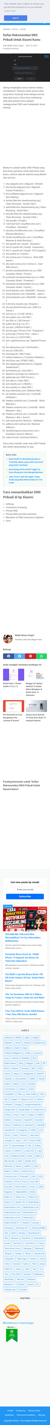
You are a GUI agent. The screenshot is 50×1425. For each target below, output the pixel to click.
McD (30, 1156)
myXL (36, 1166)
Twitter (25, 1264)
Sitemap (41, 1415)
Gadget (14, 1099)
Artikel (27, 1053)
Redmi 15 (8, 1202)
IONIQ (33, 1130)
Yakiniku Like (10, 1290)
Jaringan (8, 1140)
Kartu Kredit (35, 1140)
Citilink (32, 1079)
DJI (23, 1084)
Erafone (22, 1089)
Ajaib (27, 1038)
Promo (32, 1187)
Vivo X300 (16, 1274)
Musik (18, 1166)
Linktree (17, 1151)
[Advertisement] (25, 138)
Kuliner (38, 1146)
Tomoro (33, 1259)
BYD (40, 1068)
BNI (38, 1063)
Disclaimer (9, 1415)
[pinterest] (30, 656)
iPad (15, 1135)
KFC (6, 1146)
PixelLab (8, 1182)
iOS (40, 1130)
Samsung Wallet (38, 1228)
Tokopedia (8, 1259)
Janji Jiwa (34, 1135)
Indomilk (40, 1125)
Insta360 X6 (9, 1130)
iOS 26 (7, 1135)
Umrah (42, 1264)
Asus (6, 1058)
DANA (7, 1084)
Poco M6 (8, 1187)
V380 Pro (8, 1269)
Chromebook (20, 1079)
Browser (25, 1068)
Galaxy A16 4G (27, 1099)
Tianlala (18, 1254)
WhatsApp (8, 1279)
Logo (39, 1151)
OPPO (16, 1171)
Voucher (27, 1274)
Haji (23, 1115)
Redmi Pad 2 (28, 1218)
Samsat (35, 1223)
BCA (34, 1058)
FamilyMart (9, 1094)
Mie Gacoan (9, 1161)
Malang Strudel (18, 1156)
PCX (40, 1176)
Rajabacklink (21, 1192)
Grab (16, 1115)
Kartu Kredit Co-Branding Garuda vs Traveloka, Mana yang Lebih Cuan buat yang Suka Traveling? (26, 462)
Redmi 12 (8, 1197)
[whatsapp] (41, 656)
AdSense (8, 1038)
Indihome (17, 1125)
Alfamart (8, 1043)
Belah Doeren (10, 1063)
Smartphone (39, 1238)
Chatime (8, 1079)
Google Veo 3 (39, 1110)
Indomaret (29, 1125)
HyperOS (28, 1120)
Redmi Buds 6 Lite (31, 1207)
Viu (41, 1269)
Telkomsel (39, 1248)
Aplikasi (7, 1048)
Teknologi (27, 1248)
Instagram (22, 1130)
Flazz (42, 1094)
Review (26, 1223)
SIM (6, 1238)
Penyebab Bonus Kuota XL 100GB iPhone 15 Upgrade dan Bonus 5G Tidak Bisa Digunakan (22, 957)
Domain (31, 1084)
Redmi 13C (20, 1197)
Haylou (31, 1115)
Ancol (17, 1043)
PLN (17, 1182)
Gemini (40, 1099)
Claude (41, 1079)
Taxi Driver (17, 1243)
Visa (34, 1269)
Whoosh (20, 1279)
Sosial (7, 1243)
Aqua (25, 1048)
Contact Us (20, 1411)
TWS (34, 1264)
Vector (19, 1269)
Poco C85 (34, 1182)
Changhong (28, 1074)
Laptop (7, 1151)
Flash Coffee (31, 1094)
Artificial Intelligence (13, 1053)
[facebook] (8, 656)
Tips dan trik (39, 1254)
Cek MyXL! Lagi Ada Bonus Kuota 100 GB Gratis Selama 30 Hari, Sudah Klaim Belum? (24, 977)
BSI (33, 1068)
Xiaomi (30, 1284)
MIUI (20, 1161)
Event (31, 1089)
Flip (6, 1099)
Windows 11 (9, 1284)
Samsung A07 (22, 1228)
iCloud (7, 1125)
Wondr (21, 1284)
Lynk (6, 1156)
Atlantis (15, 1058)
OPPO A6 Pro (27, 1171)
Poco (24, 1182)
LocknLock (29, 1151)
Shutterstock (34, 1233)
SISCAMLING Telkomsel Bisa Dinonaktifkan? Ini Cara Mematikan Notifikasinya (23, 937)
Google (18, 1104)
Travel (42, 1259)
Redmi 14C (33, 1197)
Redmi (32, 1192)
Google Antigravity (33, 1104)
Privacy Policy (34, 1411)
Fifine (20, 1094)
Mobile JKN (30, 1161)
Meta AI (38, 1156)
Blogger (29, 1063)
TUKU (6, 1264)
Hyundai (38, 1120)
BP (44, 1063)
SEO (6, 1233)
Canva (7, 1074)
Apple (16, 1048)
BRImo (15, 1068)
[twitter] (19, 656)
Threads (8, 1254)
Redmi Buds (33, 1202)
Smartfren (26, 1238)
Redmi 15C (20, 1202)
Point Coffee (20, 1187)
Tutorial (16, 1264)
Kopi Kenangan (18, 1146)
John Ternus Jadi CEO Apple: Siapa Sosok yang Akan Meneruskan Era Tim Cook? (25, 480)
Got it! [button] (16, 18)
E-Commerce (9, 1089)
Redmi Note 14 (29, 1212)
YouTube (22, 1290)
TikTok (28, 1254)
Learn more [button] (10, 11)
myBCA (27, 1166)
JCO (25, 1140)
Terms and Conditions (26, 1415)
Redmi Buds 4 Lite (12, 1207)
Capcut (16, 1074)
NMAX (7, 1171)
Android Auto (39, 1043)
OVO (33, 1176)
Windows (31, 1279)
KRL (30, 1146)
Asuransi (37, 1053)
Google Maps (24, 1110)
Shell (13, 1233)
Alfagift (35, 1038)
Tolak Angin (22, 1259)
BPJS (6, 1068)
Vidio (27, 1269)
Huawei (17, 1120)
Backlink (25, 1058)
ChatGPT (40, 1074)
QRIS (41, 1187)
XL (38, 1284)
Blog (21, 1063)
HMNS (40, 1115)
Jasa (18, 1140)
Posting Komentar (11, 48)
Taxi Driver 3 (30, 1243)
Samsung (8, 1228)
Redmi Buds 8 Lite (12, 1212)
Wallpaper (38, 1274)
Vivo (6, 1274)
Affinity (18, 1038)
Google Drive (9, 1110)
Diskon (16, 1084)
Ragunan (8, 1192)
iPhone (24, 1135)
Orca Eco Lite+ (10, 1176)
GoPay (7, 1115)
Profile (10, 1411)
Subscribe (25, 896)
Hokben (7, 1120)
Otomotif (24, 1176)
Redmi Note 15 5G (12, 1218)
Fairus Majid (25, 1421)
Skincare (14, 1238)
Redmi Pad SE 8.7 (12, 1223)
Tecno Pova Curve (12, 1248)
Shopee (22, 1233)
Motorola (8, 1166)
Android (27, 1043)
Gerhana (8, 1104)
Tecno (41, 1243)
